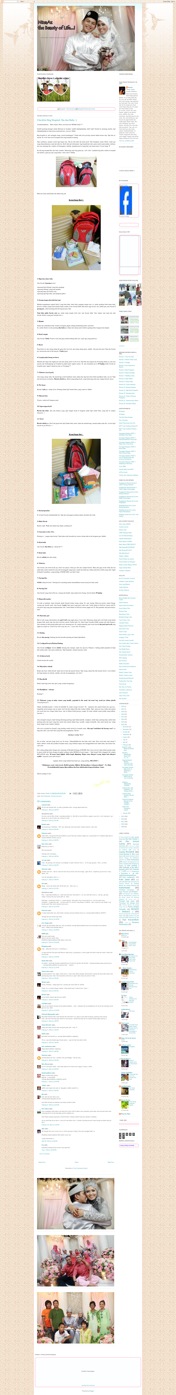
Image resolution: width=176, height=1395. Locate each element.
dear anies (45, 844)
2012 (122, 819)
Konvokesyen (126, 893)
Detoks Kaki (122, 530)
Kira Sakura (45, 1109)
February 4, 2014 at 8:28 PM (50, 810)
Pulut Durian (122, 684)
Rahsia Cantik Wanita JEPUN (128, 565)
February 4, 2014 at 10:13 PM (50, 906)
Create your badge (124, 216)
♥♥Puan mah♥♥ (126, 1045)
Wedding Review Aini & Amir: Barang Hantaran (127, 506)
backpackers (131, 846)
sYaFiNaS (45, 1003)
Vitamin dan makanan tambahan (128, 475)
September (126, 734)
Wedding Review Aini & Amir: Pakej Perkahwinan (127, 510)
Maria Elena (125, 933)
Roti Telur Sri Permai (125, 687)
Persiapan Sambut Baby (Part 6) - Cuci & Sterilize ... (127, 777)
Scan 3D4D (122, 466)
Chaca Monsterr (47, 1025)
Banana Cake (123, 611)
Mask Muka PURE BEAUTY (127, 544)
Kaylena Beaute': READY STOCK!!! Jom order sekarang (127, 762)
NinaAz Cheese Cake (125, 672)
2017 (122, 717)
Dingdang (45, 946)
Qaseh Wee (45, 961)
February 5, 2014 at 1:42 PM (50, 1030)
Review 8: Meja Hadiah (126, 378)
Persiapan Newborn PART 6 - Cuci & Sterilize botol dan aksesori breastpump (127, 457)
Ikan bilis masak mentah (126, 640)
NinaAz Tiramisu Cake (125, 675)
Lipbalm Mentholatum (125, 538)
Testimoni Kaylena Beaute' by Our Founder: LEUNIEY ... (127, 802)
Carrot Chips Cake (124, 620)
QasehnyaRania (46, 1073)
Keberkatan (124, 887)
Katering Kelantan (132, 881)
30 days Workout (124, 590)
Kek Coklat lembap (124, 646)
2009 (122, 827)
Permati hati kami (56, 796)
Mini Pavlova (123, 660)
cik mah (44, 860)
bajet (137, 846)
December (126, 727)
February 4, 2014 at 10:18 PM (50, 919)
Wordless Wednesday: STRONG (126, 783)
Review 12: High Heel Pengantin (128, 390)
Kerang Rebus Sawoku (126, 655)
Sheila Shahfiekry (126, 1072)
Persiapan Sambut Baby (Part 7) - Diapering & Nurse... (127, 770)
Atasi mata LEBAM (124, 524)
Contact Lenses (123, 527)
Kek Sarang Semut (124, 652)
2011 (122, 821)
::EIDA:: (44, 1085)
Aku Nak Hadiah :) (132, 839)
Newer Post (42, 1162)
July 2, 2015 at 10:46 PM (49, 1150)
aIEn (43, 1128)
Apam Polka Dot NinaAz (126, 605)
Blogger (91, 1391)
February (125, 745)
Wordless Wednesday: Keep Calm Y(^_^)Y (126, 755)
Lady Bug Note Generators (88, 1385)
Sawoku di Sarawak (131, 913)
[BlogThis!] (76, 793)
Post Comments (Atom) (80, 1168)
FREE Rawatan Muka (125, 533)
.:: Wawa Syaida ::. (127, 968)
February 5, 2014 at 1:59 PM (50, 1042)
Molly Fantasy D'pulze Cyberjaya (133, 971)
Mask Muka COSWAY (125, 541)
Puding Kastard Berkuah (126, 678)
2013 (122, 816)
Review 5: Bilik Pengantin (126, 370)
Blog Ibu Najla (125, 1114)
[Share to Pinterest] (81, 793)
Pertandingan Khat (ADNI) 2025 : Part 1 (133, 944)
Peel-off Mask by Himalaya (127, 562)
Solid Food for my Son (132, 917)
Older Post (111, 1162)
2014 (122, 724)
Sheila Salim (46, 971)
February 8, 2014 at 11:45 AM (50, 1105)
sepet (123, 940)
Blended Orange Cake (125, 617)
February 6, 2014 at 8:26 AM (50, 1060)
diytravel (125, 862)
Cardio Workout (123, 587)
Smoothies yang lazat (125, 690)
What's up (124, 935)
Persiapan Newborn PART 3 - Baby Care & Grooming (127, 443)
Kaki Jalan (124, 879)
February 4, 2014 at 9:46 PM (50, 865)
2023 (122, 706)
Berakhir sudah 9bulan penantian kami (128, 748)
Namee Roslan (125, 1100)
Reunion (121, 913)
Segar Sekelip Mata (125, 567)
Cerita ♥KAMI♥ (126, 852)
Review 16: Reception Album (127, 403)
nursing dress (132, 899)
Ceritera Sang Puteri (127, 982)
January (125, 813)
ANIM (43, 933)
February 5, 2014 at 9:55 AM (50, 991)
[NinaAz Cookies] (126, 214)
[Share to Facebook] (80, 793)
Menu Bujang (123, 658)
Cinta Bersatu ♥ (125, 854)
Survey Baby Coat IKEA (126, 469)
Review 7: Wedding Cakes (127, 376)
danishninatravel (130, 856)
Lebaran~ (136, 893)
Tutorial (126, 922)
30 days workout (124, 837)
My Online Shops (124, 897)
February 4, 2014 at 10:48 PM (50, 930)
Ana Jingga (45, 923)
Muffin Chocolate (124, 663)
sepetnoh (131, 915)
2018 (122, 714)
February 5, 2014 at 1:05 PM (50, 1021)
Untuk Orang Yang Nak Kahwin (132, 1103)
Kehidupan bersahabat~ (127, 890)
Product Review (127, 905)
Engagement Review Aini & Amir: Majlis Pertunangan (129, 497)
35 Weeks (122, 414)
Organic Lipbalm (124, 556)
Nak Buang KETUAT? (125, 550)
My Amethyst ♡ (126, 1059)
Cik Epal (123, 995)
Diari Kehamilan (45, 796)
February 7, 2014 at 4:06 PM (50, 1090)
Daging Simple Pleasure (126, 626)
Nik (43, 1094)
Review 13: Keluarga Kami (127, 393)
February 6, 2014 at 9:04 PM (50, 1069)
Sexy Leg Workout (124, 584)
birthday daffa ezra (129, 849)
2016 (122, 719)
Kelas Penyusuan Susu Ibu (127, 423)
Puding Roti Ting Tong (125, 681)
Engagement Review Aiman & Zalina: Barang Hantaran (128, 483)
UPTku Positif (123, 472)
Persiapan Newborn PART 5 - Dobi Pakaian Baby (127, 452)
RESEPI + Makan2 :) (129, 910)
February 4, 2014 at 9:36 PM (50, 856)
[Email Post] (70, 793)
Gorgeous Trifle (123, 637)
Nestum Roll (122, 669)
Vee (43, 883)
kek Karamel (122, 698)
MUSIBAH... (132, 1046)
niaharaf (44, 805)
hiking (128, 871)
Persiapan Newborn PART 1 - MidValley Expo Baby (127, 434)
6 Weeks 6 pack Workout (126, 581)
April (124, 742)
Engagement (133, 862)
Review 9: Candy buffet (126, 381)
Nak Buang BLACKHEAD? (127, 547)
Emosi (123, 1040)
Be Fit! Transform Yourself (127, 578)
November (126, 729)
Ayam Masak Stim (124, 608)
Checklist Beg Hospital (126, 417)
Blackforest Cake (124, 614)
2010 (122, 824)
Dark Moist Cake (124, 629)
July (124, 739)
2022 (122, 709)
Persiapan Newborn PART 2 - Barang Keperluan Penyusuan (128, 438)
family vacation (123, 863)
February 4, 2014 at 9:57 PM (50, 888)
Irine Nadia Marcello (127, 954)
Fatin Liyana (125, 1023)
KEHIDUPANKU (126, 1086)
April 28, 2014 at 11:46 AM (49, 1141)
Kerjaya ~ (135, 892)
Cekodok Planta (123, 623)
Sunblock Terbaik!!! (124, 570)
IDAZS (44, 1034)
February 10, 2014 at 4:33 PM (50, 1125)
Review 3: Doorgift (124, 362)
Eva (43, 1145)
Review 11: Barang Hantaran (127, 387)
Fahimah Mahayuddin (48, 1014)
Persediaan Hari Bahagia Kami (129, 903)
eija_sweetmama (47, 1046)
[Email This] (74, 793)
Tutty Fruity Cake (124, 695)
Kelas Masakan (123, 892)
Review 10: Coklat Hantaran (127, 384)
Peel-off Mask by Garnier (126, 559)
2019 (122, 711)
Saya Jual (122, 915)
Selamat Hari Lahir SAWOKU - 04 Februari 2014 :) (127, 789)
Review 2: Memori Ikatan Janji (128, 359)
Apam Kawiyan (123, 602)
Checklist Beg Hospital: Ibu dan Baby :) (128, 795)
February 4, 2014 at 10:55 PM (50, 942)
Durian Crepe (123, 631)
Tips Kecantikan (130, 919)
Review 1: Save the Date (126, 356)
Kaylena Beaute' (124, 883)
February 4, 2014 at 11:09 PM (50, 957)
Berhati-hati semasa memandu (130, 847)
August (125, 737)
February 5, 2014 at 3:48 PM (50, 1051)
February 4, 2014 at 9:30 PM (50, 840)
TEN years (132, 1011)
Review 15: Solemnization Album (128, 400)
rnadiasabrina (125, 1009)
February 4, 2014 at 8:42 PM (50, 820)
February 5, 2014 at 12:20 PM (50, 1010)
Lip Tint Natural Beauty (126, 535)
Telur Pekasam (123, 693)
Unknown (45, 833)
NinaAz (44, 824)
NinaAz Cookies (124, 185)
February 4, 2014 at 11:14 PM (50, 967)
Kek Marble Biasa (124, 649)
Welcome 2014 (133, 336)
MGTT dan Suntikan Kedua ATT (128, 426)
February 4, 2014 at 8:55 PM (50, 829)
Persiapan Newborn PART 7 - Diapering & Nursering (127, 462)
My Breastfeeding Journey (129, 895)
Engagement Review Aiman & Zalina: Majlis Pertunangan (128, 488)
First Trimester (123, 420)
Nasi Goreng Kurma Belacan (127, 666)
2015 (122, 722)
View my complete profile (126, 141)
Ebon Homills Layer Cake (126, 634)
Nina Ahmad (45, 1064)
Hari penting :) (133, 865)
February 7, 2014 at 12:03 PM (50, 1081)
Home (76, 1162)
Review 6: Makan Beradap (127, 373)
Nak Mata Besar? (124, 553)
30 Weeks (122, 411)
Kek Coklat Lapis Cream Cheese (128, 643)
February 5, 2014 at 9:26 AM (50, 978)
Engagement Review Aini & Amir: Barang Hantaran (129, 492)
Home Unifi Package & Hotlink (126, 808)
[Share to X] (78, 793)
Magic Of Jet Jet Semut (128, 1038)
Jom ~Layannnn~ (129, 877)
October (125, 732)
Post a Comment (45, 1154)
